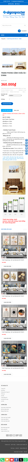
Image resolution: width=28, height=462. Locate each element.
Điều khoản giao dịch (5, 427)
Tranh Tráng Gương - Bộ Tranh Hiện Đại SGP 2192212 (13, 368)
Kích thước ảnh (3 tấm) (4, 95)
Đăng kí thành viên (4, 411)
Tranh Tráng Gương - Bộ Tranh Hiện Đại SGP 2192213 (13, 332)
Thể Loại (3, 393)
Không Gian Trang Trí (5, 392)
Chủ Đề (2, 395)
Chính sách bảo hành (5, 421)
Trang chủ (3, 38)
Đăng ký (18, 3)
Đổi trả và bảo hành (5, 409)
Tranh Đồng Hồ (4, 397)
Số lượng (3, 99)
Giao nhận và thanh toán (6, 407)
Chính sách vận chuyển (5, 417)
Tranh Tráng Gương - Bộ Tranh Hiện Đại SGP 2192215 (13, 260)
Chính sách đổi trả (4, 419)
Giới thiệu (3, 390)
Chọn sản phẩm (7, 266)
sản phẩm (23, 30)
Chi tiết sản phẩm (7, 110)
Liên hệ (2, 401)
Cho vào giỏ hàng (7, 103)
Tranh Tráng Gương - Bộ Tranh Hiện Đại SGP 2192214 (13, 296)
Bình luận (16, 110)
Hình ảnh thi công (4, 399)
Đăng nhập (11, 3)
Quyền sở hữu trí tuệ (5, 431)
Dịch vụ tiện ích (4, 429)
